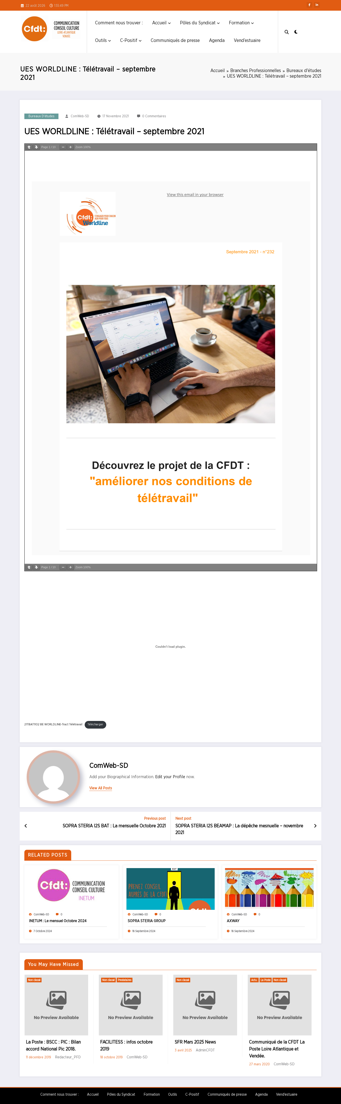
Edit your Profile (170, 777)
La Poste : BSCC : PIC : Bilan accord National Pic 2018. (53, 1045)
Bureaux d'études (42, 116)
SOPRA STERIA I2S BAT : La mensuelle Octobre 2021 (114, 826)
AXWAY (233, 921)
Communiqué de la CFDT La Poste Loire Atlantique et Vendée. (277, 1049)
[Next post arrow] (315, 826)
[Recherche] (287, 31)
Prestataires (124, 980)
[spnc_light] (295, 31)
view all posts (100, 788)
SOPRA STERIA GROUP (147, 921)
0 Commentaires (154, 116)
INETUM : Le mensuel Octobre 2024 (58, 921)
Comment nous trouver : (119, 23)
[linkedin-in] (317, 5)
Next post (183, 818)
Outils (101, 40)
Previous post (155, 818)
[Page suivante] (36, 147)
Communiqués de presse (175, 40)
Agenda (217, 40)
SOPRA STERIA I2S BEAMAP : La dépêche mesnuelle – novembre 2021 (239, 829)
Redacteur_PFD (68, 1057)
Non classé (34, 980)
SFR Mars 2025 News (195, 1042)
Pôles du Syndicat (198, 23)
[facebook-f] (309, 5)
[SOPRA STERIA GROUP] (170, 889)
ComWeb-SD (80, 116)
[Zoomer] (70, 147)
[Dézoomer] (63, 147)
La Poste (265, 980)
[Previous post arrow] (25, 826)
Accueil (159, 23)
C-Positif (128, 40)
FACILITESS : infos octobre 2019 (126, 1045)
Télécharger (95, 724)
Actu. (254, 980)
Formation (239, 23)
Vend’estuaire (247, 40)
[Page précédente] (29, 147)
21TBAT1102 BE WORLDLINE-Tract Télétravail (53, 724)
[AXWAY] (269, 889)
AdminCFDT (205, 1050)
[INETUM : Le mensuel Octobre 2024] (71, 889)
